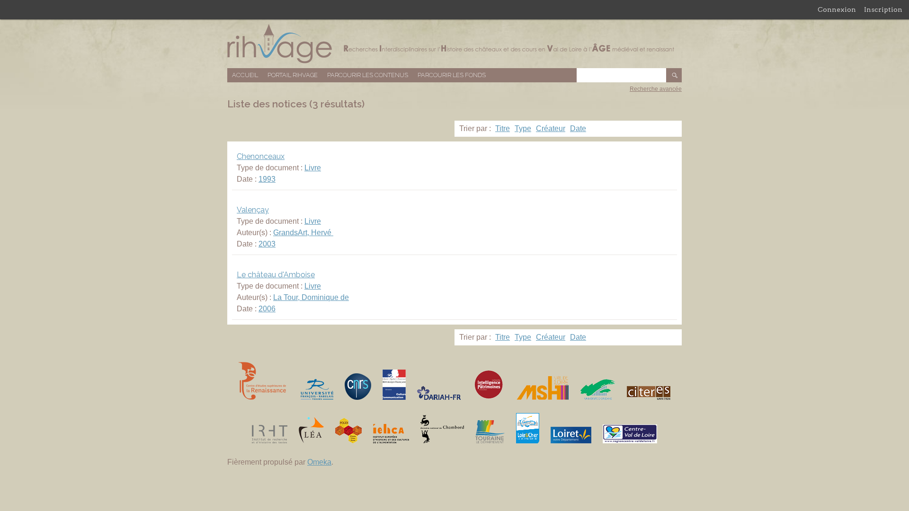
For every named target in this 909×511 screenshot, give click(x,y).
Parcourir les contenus (367, 75)
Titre (502, 128)
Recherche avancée (656, 89)
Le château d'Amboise (276, 274)
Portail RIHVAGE (292, 75)
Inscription (883, 9)
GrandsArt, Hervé (303, 233)
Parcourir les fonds (452, 75)
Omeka (319, 462)
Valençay (253, 209)
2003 (267, 244)
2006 (267, 309)
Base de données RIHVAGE (454, 43)
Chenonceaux (261, 156)
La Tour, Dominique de (311, 297)
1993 (267, 179)
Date (578, 128)
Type (523, 128)
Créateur (550, 128)
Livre (312, 168)
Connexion (837, 9)
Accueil (245, 75)
